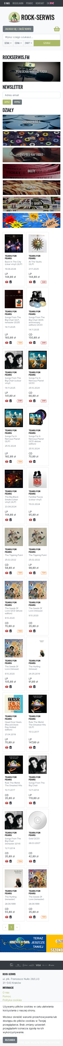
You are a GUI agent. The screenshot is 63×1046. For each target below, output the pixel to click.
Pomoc (29, 3)
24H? (27, 43)
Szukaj (46, 43)
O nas (7, 3)
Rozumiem (10, 1040)
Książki (31, 187)
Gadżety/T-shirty (31, 204)
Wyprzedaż (31, 220)
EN (48, 3)
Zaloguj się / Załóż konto (18, 29)
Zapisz (7, 101)
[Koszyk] (57, 29)
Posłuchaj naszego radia (31, 71)
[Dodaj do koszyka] (7, 282)
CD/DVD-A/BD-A (31, 122)
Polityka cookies (12, 1000)
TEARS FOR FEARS (11, 257)
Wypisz (17, 101)
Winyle (31, 138)
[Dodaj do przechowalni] (10, 282)
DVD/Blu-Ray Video (31, 155)
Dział (7, 43)
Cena (17, 43)
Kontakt (40, 3)
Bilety (31, 171)
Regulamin (18, 3)
